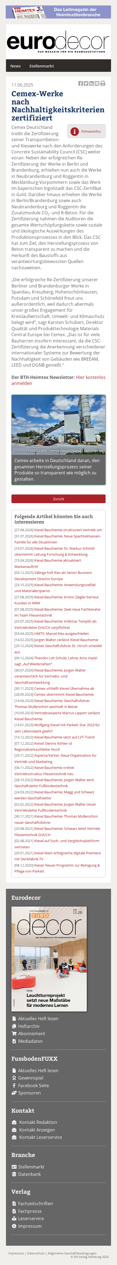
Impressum (30, 1226)
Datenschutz (36, 1253)
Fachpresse (30, 1211)
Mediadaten (30, 1041)
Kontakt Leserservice (40, 1137)
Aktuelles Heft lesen (38, 1019)
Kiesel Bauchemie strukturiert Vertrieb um (68, 529)
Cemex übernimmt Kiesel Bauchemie (64, 694)
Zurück (58, 498)
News (15, 66)
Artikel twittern (86, 86)
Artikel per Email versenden (97, 86)
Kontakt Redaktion (38, 1122)
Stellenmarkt (41, 66)
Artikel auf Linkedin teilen (92, 86)
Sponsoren (29, 1093)
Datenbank (29, 1174)
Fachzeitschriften (35, 1204)
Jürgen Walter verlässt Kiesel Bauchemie (66, 639)
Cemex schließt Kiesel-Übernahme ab (64, 688)
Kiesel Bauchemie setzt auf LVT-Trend (64, 737)
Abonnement (31, 1034)
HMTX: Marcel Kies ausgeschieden (61, 633)
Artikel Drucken (103, 86)
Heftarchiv (28, 1026)
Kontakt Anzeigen (37, 1130)
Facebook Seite (33, 1085)
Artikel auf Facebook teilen (81, 86)
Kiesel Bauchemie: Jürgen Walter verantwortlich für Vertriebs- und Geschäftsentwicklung (50, 676)
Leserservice (31, 1218)
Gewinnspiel (30, 1078)
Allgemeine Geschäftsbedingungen (72, 1253)
